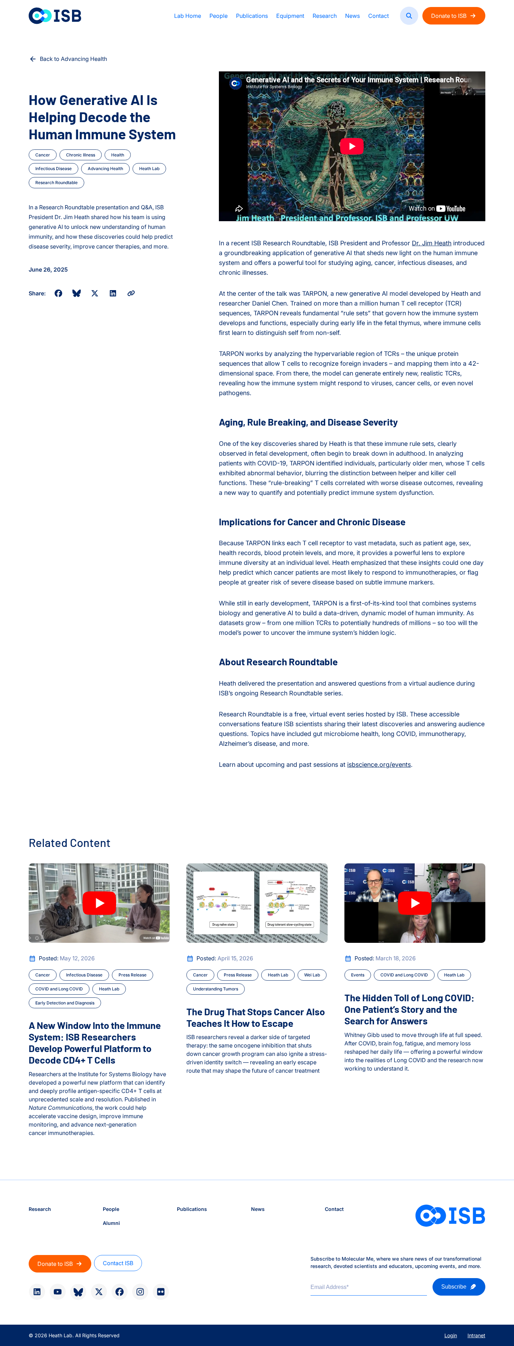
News (352, 15)
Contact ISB (118, 1263)
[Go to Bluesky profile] (78, 1292)
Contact (378, 15)
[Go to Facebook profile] (119, 1292)
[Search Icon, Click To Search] (409, 16)
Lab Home (187, 15)
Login (450, 1335)
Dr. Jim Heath (431, 243)
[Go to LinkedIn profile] (37, 1292)
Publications (252, 15)
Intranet (476, 1335)
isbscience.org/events (379, 764)
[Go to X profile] (99, 1292)
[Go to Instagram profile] (140, 1292)
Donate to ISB (448, 15)
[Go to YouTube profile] (57, 1292)
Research (325, 15)
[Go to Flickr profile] (160, 1292)
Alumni (111, 1223)
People (218, 15)
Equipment (290, 15)
